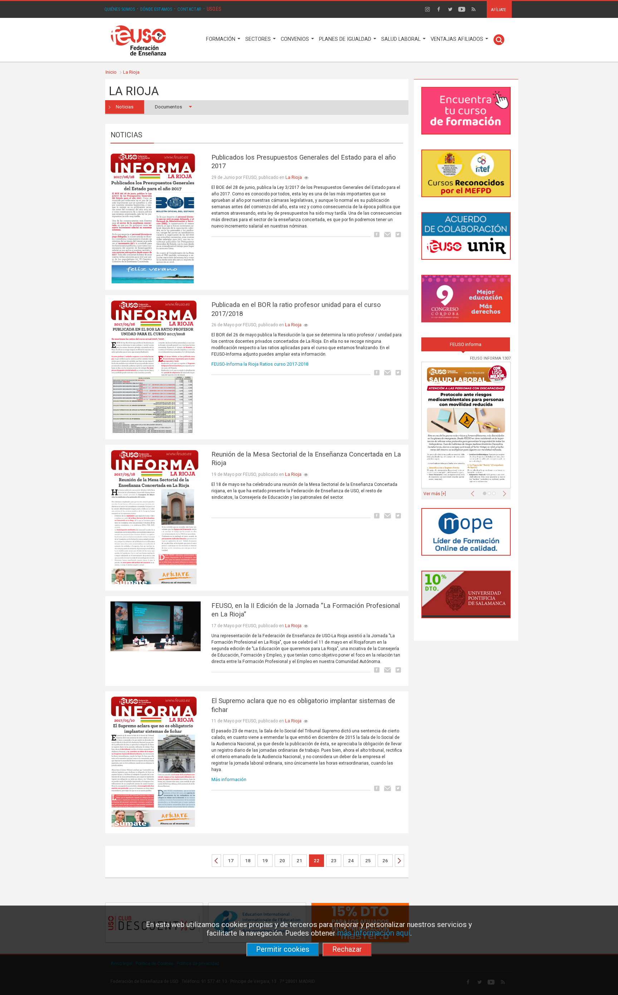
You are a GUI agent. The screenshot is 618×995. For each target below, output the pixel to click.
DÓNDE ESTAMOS (156, 9)
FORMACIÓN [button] (221, 39)
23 (334, 860)
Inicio (111, 72)
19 (265, 860)
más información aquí (373, 932)
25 (368, 860)
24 (351, 860)
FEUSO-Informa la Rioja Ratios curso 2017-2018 (259, 364)
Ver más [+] (434, 493)
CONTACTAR (189, 9)
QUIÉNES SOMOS (119, 9)
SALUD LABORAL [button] (401, 39)
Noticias (124, 106)
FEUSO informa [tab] (465, 344)
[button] (474, 491)
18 (248, 860)
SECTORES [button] (258, 39)
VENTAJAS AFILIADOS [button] (458, 39)
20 (282, 860)
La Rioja (131, 72)
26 (385, 860)
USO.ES (214, 9)
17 (231, 860)
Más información (228, 779)
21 (299, 860)
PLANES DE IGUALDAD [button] (346, 39)
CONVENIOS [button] (295, 39)
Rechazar (347, 949)
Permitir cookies (282, 949)
